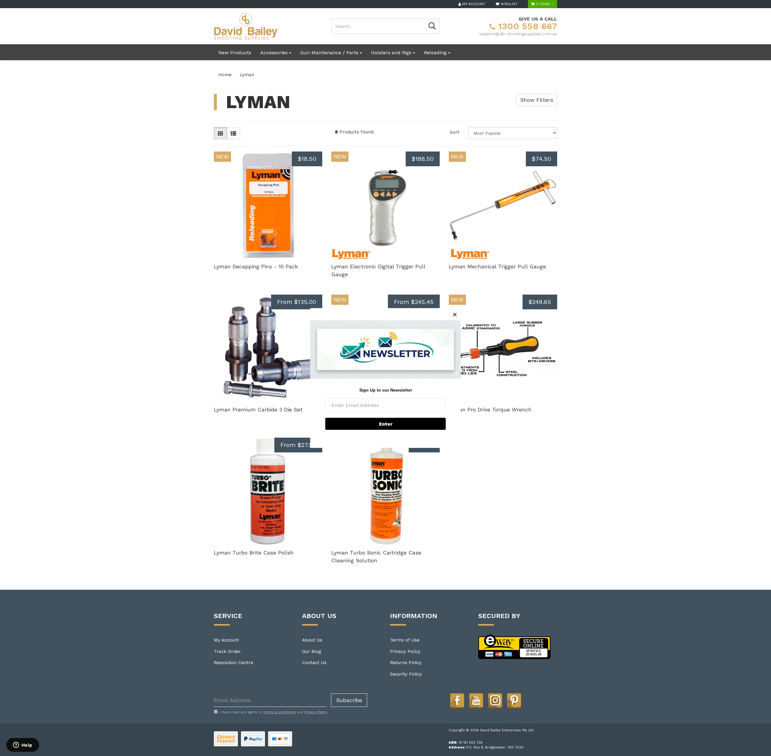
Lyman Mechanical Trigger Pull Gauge (497, 266)
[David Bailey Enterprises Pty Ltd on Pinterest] (514, 700)
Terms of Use (405, 640)
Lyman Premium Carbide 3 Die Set (258, 409)
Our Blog (311, 651)
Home (225, 74)
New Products (234, 52)
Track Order (227, 651)
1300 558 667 (526, 26)
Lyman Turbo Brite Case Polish (254, 552)
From (296, 301)
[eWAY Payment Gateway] (514, 646)
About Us (312, 640)
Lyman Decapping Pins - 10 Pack (256, 266)
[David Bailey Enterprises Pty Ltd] (245, 26)
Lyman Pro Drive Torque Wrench (490, 409)
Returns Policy (406, 662)
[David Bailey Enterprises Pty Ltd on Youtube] (476, 700)
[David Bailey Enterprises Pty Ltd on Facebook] (457, 700)
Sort (454, 132)
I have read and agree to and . (274, 712)
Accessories (274, 52)
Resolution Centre (233, 662)
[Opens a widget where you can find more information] (22, 745)
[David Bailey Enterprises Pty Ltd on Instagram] (495, 700)
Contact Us (314, 662)
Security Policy (406, 674)
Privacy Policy (405, 651)
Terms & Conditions (279, 712)
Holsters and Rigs (392, 52)
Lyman (247, 74)
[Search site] (432, 26)
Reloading (436, 52)
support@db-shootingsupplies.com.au (518, 33)
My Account (226, 640)
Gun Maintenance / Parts (330, 52)
